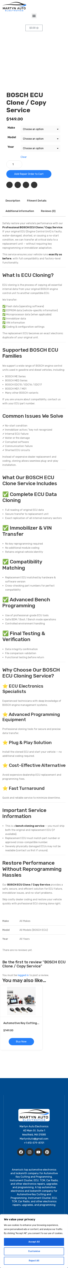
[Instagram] (30, 1152)
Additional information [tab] (20, 211)
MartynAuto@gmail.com (34, 1138)
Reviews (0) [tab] (48, 211)
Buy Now (21, 1041)
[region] (34, 1241)
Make (11, 127)
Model (12, 137)
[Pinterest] (47, 1152)
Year (11, 147)
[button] (34, 15)
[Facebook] (21, 1152)
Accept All (34, 1241)
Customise (34, 1251)
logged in (23, 975)
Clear (24, 156)
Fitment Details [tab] (36, 200)
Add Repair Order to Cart (28, 173)
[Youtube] (38, 1152)
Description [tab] (13, 200)
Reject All (34, 1260)
